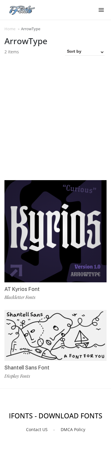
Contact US (37, 429)
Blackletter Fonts (20, 297)
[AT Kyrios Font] (55, 231)
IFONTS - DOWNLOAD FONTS (55, 415)
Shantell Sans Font (26, 367)
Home (9, 28)
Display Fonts (17, 376)
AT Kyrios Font (22, 289)
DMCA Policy (73, 429)
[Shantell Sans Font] (55, 335)
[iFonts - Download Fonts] (24, 9)
